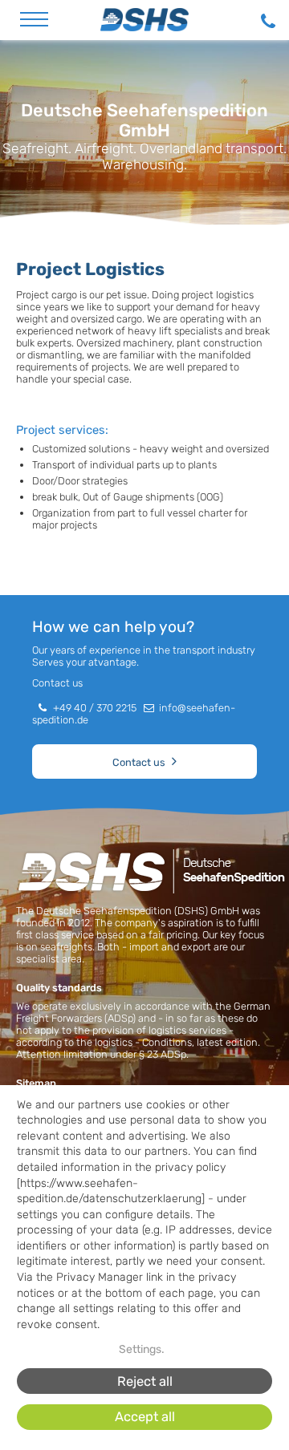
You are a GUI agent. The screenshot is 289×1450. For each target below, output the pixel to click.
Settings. (142, 1349)
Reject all (145, 1381)
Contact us (138, 762)
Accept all (145, 1416)
